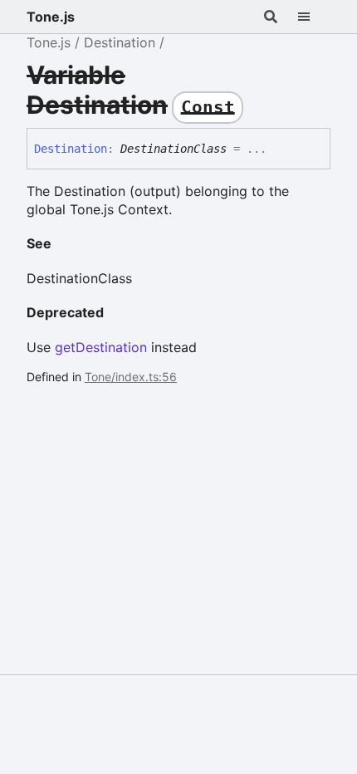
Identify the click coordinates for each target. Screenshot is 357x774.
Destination (119, 42)
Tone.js (51, 16)
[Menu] (313, 16)
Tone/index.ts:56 (131, 377)
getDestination (101, 347)
